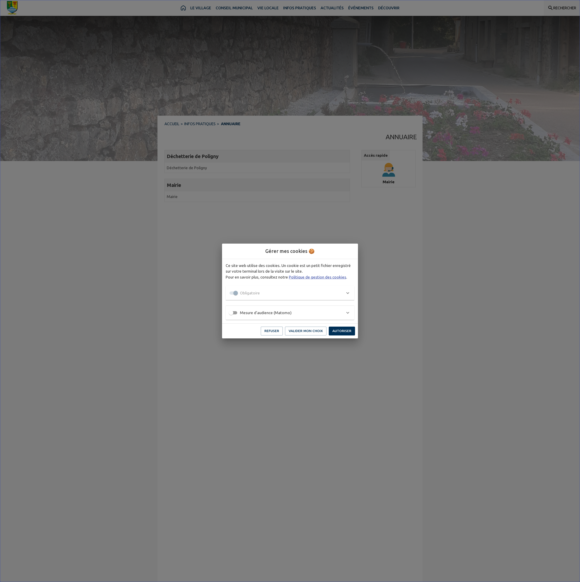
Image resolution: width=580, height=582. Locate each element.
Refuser (271, 331)
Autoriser (341, 331)
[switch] (231, 312)
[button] (290, 293)
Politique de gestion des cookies (317, 277)
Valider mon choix (306, 331)
